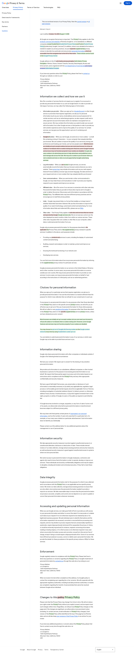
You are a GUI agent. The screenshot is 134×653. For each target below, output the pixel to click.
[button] (121, 3)
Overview (5, 7)
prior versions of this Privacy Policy (67, 616)
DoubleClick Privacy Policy (68, 44)
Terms (46, 650)
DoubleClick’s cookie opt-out (66, 332)
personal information (78, 51)
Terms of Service (33, 7)
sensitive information (61, 309)
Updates (5, 31)
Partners (5, 26)
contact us (86, 73)
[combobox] (105, 649)
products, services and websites (50, 41)
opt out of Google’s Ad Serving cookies (64, 329)
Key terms (5, 22)
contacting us (59, 561)
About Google (31, 650)
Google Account (79, 111)
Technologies (48, 7)
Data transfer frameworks (11, 17)
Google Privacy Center (50, 56)
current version (81, 21)
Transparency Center (57, 650)
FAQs (81, 208)
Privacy (40, 650)
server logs (56, 169)
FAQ (58, 7)
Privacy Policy (18, 7)
